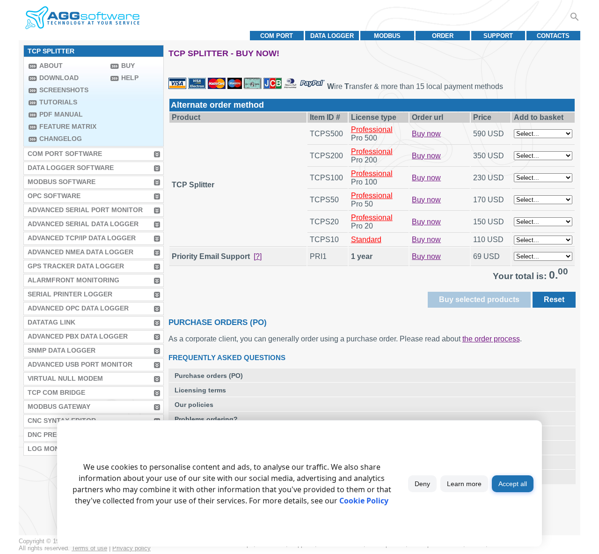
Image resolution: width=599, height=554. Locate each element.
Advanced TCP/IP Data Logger (82, 238)
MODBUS (387, 35)
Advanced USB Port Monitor (80, 364)
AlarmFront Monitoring (73, 280)
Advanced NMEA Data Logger (80, 252)
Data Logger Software (71, 167)
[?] (258, 256)
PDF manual (61, 114)
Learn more (464, 484)
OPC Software (54, 195)
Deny (422, 484)
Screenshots (63, 90)
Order (442, 35)
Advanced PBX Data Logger (78, 336)
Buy (128, 65)
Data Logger (332, 35)
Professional (372, 129)
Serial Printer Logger (70, 294)
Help (130, 77)
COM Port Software (65, 153)
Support (498, 35)
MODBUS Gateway (59, 406)
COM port (276, 35)
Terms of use (89, 548)
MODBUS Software (61, 181)
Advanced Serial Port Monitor (85, 210)
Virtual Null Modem (65, 378)
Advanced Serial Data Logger (83, 224)
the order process (491, 339)
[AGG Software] (82, 18)
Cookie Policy (363, 500)
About (51, 65)
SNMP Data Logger (61, 350)
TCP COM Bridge (56, 392)
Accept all (512, 484)
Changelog (60, 138)
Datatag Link (51, 322)
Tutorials (58, 102)
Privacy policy (131, 548)
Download (59, 77)
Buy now (426, 134)
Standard (366, 240)
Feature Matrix (67, 126)
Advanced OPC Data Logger (78, 308)
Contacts (553, 35)
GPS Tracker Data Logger (76, 266)
